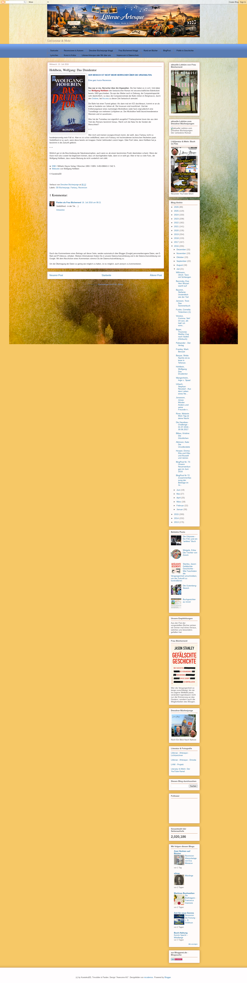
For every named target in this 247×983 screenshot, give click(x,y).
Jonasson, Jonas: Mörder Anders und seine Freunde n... (182, 403)
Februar (180, 505)
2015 (176, 514)
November (182, 253)
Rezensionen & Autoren (73, 50)
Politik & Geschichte (185, 50)
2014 (176, 518)
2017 (176, 242)
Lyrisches (54, 55)
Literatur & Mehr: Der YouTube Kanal (180, 770)
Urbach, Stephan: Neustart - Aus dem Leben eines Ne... (183, 389)
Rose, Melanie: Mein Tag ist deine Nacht (183, 416)
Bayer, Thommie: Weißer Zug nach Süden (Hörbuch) (182, 334)
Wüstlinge (189, 876)
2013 (176, 522)
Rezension (82, 188)
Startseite (54, 50)
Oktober (180, 257)
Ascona (105, 98)
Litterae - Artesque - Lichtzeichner (180, 754)
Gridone (95, 98)
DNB (54, 166)
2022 (176, 222)
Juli (178, 269)
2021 (176, 226)
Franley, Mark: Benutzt (182, 350)
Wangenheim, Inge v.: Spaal (183, 379)
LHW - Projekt (177, 764)
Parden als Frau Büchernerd (68, 202)
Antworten (60, 210)
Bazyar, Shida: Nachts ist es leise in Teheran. (183, 359)
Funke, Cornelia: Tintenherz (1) (183, 310)
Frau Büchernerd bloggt (128, 50)
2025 (176, 211)
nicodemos (148, 977)
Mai (178, 494)
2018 (176, 238)
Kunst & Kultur (70, 55)
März (179, 502)
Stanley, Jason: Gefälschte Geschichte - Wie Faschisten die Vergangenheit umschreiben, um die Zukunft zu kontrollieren (184, 572)
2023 (176, 219)
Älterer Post (156, 275)
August (180, 265)
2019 (176, 234)
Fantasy (74, 188)
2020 (176, 230)
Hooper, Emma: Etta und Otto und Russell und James (183, 454)
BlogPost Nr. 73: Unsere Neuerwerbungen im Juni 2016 (183, 467)
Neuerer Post (56, 275)
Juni (179, 490)
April (179, 498)
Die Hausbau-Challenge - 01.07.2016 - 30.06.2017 (183, 426)
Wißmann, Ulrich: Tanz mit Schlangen (183, 274)
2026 (176, 207)
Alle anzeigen (193, 944)
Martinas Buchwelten (184, 893)
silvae (177, 873)
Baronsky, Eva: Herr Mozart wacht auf (182, 283)
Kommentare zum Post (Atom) (110, 284)
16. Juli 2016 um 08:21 (91, 202)
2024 (176, 215)
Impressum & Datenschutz (128, 55)
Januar (180, 509)
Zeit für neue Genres (184, 913)
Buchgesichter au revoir (189, 600)
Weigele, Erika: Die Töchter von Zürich (190, 552)
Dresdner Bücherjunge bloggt (101, 50)
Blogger (168, 977)
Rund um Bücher (151, 50)
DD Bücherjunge (62, 188)
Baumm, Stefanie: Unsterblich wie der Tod (182, 293)
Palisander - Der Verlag (183, 344)
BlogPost (167, 50)
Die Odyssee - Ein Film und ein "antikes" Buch (190, 538)
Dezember (182, 249)
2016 (176, 246)
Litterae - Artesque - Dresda (183, 760)
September (182, 261)
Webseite (56, 169)
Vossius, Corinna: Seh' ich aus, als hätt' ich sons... (183, 321)
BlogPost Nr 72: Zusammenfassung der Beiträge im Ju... (183, 480)
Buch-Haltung (181, 933)
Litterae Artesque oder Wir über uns (96, 55)
